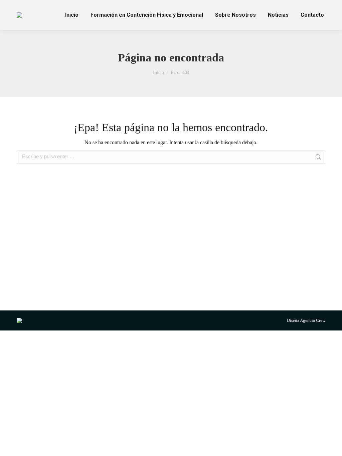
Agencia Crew (312, 320)
